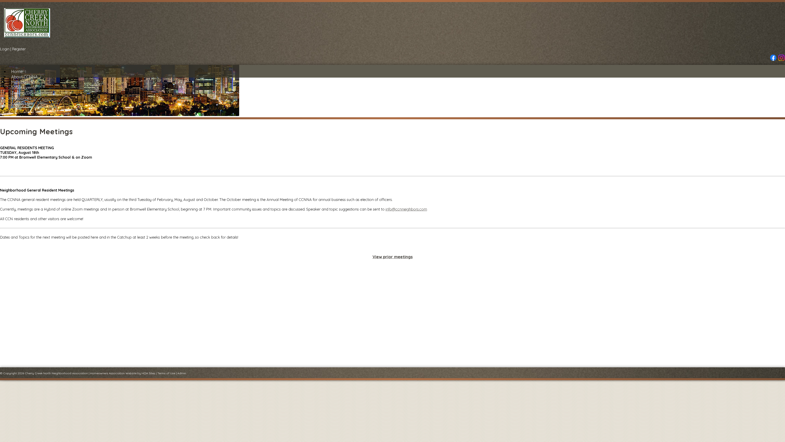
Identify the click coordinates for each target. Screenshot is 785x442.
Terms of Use (166, 373)
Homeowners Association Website (113, 373)
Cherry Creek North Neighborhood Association (56, 373)
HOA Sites (148, 373)
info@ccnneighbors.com (406, 209)
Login (4, 49)
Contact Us (21, 103)
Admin (181, 373)
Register (19, 49)
